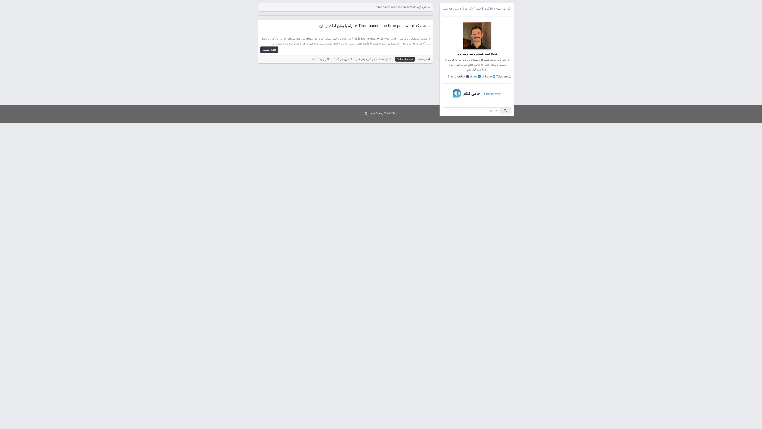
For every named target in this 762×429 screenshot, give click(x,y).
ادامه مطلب (269, 50)
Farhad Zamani (405, 59)
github (473, 76)
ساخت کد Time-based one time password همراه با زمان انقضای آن (375, 26)
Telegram (501, 76)
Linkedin (486, 76)
